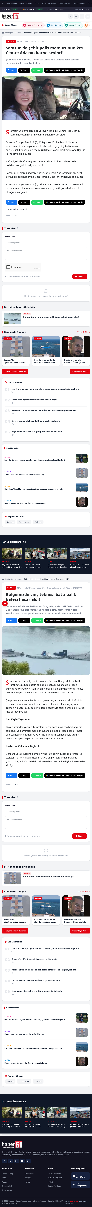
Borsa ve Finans (26, 3)
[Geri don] (5, 603)
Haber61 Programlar (35, 25)
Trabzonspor (24, 522)
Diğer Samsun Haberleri (16, 371)
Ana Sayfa (8, 33)
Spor (37, 3)
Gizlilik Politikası (54, 1174)
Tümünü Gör (82, 332)
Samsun (18, 33)
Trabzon (38, 522)
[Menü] (82, 16)
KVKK (50, 1182)
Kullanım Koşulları (55, 1178)
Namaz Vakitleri (79, 3)
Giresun (10, 522)
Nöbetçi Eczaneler (49, 3)
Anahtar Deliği (7, 1174)
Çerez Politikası (54, 1186)
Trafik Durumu (64, 3)
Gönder (81, 276)
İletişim (28, 1178)
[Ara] (76, 16)
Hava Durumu (11, 3)
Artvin (4, 1178)
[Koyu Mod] (70, 16)
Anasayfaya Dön (79, 371)
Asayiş (4, 1182)
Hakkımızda (29, 1174)
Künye (27, 1182)
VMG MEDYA (74, 1201)
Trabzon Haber (8, 1186)
